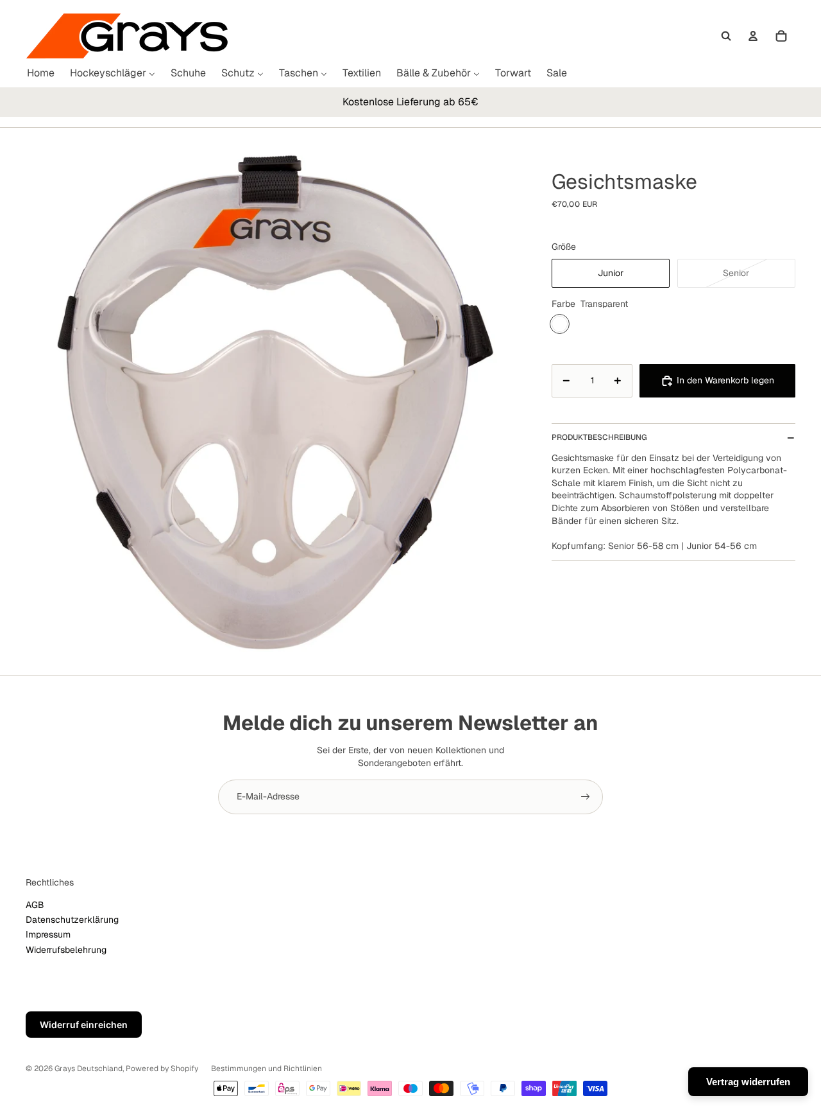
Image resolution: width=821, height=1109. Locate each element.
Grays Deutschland (89, 1068)
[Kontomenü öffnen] (753, 36)
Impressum (48, 934)
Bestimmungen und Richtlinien (266, 1068)
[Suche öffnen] (726, 36)
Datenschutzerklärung (72, 919)
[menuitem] (40, 73)
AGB (35, 905)
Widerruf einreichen (84, 1024)
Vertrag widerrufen (748, 1081)
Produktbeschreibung (599, 437)
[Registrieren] (585, 796)
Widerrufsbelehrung (66, 950)
